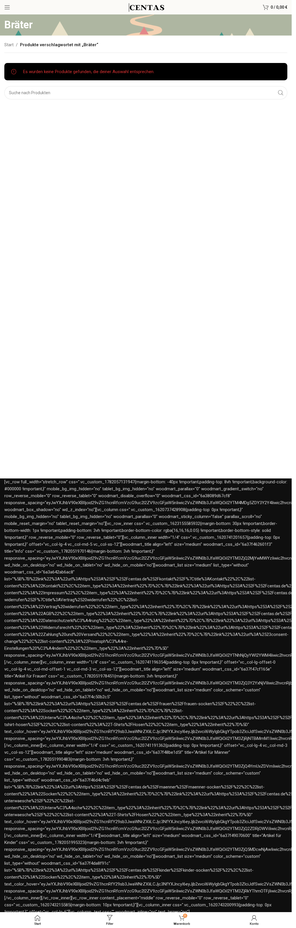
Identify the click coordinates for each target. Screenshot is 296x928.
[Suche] (280, 92)
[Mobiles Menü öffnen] (7, 7)
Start (9, 44)
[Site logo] (146, 7)
